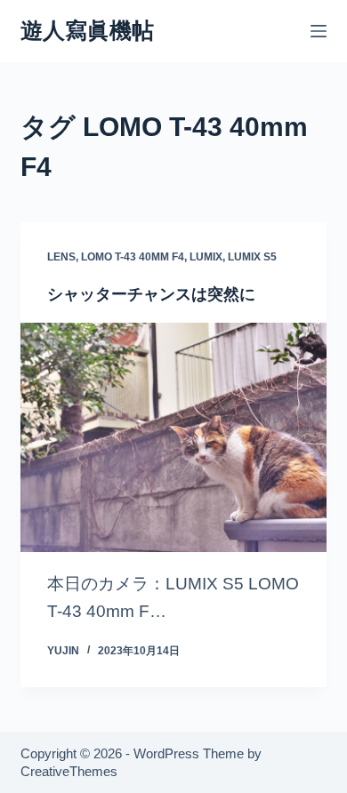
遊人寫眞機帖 (87, 30)
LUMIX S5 (252, 257)
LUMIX (206, 257)
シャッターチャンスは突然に (151, 294)
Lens (61, 257)
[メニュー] (319, 31)
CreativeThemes (68, 771)
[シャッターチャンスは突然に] (173, 437)
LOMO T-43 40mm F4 (132, 257)
